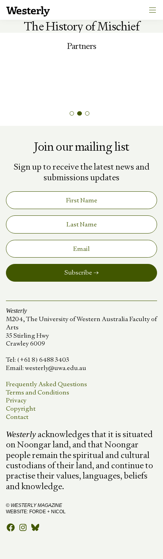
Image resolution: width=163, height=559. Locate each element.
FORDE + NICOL (47, 511)
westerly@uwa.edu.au (55, 368)
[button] (72, 113)
